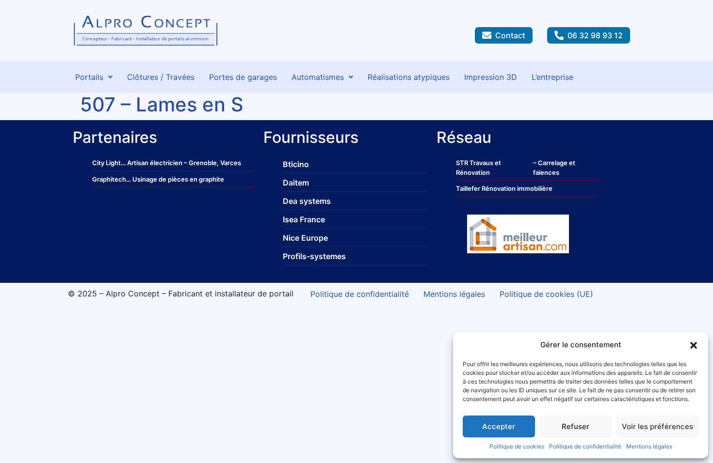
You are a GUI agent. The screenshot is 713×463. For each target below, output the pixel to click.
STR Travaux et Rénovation (478, 167)
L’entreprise (552, 77)
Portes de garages (243, 77)
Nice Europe (305, 238)
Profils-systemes (314, 256)
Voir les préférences (657, 426)
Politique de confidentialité (585, 446)
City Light (106, 163)
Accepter (498, 426)
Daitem (296, 182)
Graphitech (109, 179)
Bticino (296, 164)
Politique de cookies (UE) (546, 294)
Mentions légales (649, 446)
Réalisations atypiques (409, 77)
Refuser (575, 426)
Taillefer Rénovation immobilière (504, 188)
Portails (89, 77)
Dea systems (307, 201)
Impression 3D (490, 77)
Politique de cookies (516, 446)
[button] (693, 345)
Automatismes (318, 77)
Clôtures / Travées (160, 77)
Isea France (304, 219)
